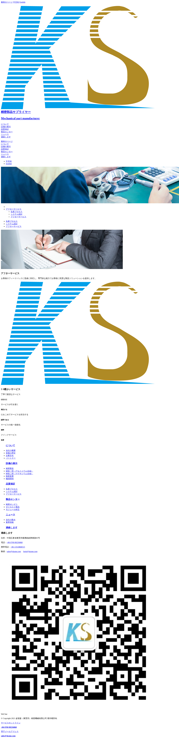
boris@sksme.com (30, 551)
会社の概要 (11, 450)
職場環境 (10, 479)
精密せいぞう (12, 504)
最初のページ (7, 2)
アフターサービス (18, 217)
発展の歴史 (11, 453)
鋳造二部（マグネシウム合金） (19, 474)
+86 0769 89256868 (15, 542)
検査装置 (10, 476)
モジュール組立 (12, 509)
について (5, 124)
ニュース (5, 134)
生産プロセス (16, 212)
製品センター (7, 132)
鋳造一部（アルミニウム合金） (19, 471)
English (22, 2)
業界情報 (10, 522)
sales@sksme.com (14, 551)
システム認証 (16, 214)
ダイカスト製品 (12, 507)
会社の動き (11, 520)
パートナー (11, 458)
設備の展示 (6, 127)
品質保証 (5, 129)
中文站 (16, 2)
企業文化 (10, 456)
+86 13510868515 (18, 547)
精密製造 (10, 468)
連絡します (6, 137)
